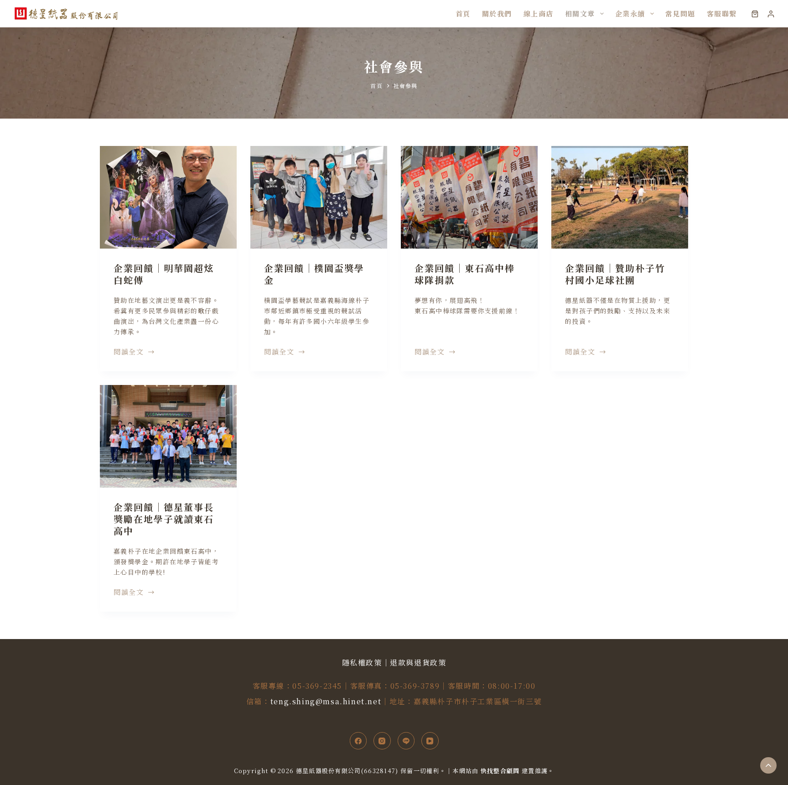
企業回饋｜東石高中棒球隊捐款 (465, 273)
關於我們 (497, 13)
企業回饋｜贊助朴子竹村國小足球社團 (615, 273)
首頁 (463, 13)
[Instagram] (382, 740)
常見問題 (680, 13)
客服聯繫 (722, 13)
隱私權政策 (362, 662)
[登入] (770, 13)
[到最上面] (768, 765)
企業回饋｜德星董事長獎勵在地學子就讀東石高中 (164, 518)
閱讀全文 (129, 352)
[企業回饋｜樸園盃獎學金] (318, 197)
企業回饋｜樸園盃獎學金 (314, 273)
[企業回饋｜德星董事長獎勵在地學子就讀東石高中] (168, 436)
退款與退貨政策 (418, 662)
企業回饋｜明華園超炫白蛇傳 (164, 273)
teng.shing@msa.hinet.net (325, 701)
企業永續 (630, 13)
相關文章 (580, 13)
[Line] (406, 740)
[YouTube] (430, 740)
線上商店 (539, 13)
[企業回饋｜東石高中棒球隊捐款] (469, 197)
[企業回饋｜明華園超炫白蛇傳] (168, 197)
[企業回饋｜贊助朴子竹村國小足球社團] (619, 197)
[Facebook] (358, 740)
